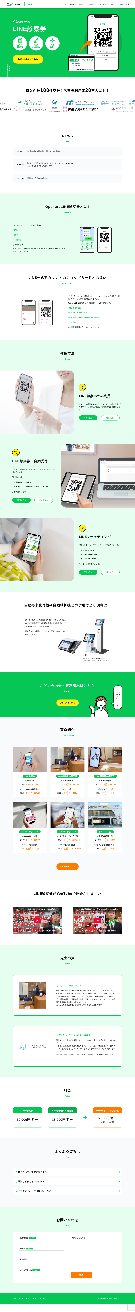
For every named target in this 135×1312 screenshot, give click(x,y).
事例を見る (88, 418)
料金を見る (110, 418)
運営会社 (117, 1298)
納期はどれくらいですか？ (30, 1181)
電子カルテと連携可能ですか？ (32, 1172)
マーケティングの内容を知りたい (33, 1191)
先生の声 (103, 4)
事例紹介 (92, 4)
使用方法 (82, 4)
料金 (112, 4)
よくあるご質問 (123, 4)
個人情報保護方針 (105, 1298)
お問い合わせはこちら (28, 59)
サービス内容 (69, 4)
